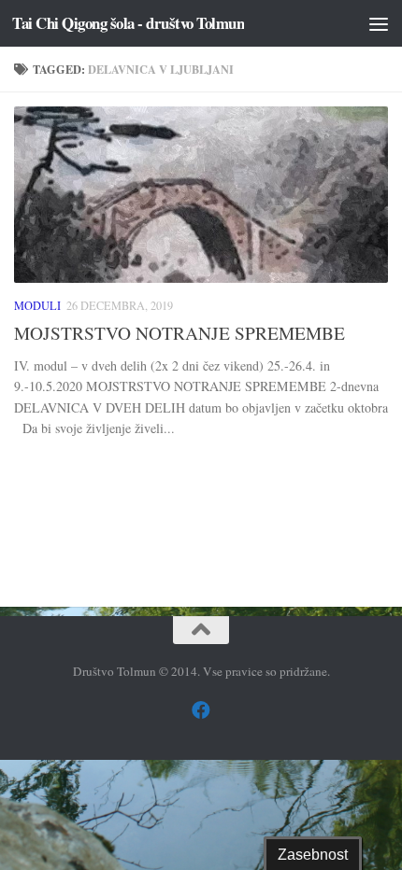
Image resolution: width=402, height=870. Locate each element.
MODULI (37, 305)
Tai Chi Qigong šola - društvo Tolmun (128, 23)
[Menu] (378, 23)
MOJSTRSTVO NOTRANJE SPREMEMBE (179, 332)
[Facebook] (201, 710)
